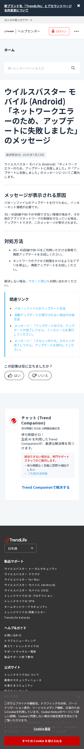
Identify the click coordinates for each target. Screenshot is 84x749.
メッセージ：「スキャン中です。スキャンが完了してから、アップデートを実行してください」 (44, 345)
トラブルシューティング (20, 640)
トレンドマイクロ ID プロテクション (28, 595)
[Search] (73, 68)
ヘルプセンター (29, 31)
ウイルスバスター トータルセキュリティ (31, 568)
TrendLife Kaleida (17, 617)
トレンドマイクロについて (21, 674)
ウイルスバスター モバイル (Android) (30, 585)
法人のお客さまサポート (18, 20)
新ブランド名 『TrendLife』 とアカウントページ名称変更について (38, 8)
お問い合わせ (13, 635)
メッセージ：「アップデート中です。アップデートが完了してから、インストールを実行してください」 (44, 329)
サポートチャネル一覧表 (20, 651)
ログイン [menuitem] (61, 31)
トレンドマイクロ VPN (19, 601)
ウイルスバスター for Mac (22, 579)
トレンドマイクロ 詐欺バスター (25, 612)
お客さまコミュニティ (18, 685)
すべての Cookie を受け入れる (42, 741)
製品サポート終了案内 (18, 657)
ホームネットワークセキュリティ (26, 606)
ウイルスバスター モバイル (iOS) (26, 590)
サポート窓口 (37, 281)
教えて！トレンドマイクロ (21, 646)
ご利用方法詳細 (37, 473)
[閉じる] (79, 697)
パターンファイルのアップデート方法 (39, 308)
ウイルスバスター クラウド (22, 574)
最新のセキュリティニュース (23, 680)
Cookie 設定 (42, 729)
